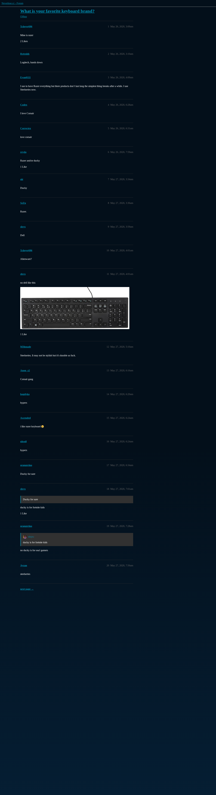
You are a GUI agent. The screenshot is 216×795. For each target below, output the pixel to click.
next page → (27, 589)
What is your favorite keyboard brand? (57, 11)
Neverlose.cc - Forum (12, 3)
